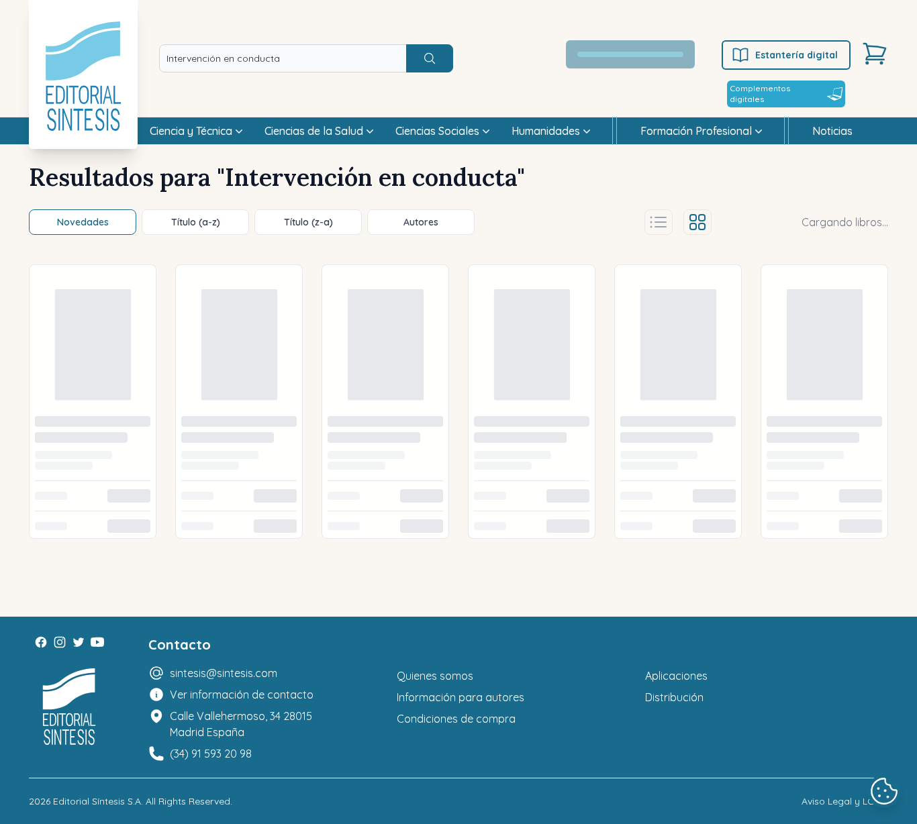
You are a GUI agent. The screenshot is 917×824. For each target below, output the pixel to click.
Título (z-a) (308, 222)
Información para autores (460, 697)
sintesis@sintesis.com (223, 673)
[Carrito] (874, 53)
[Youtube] (97, 642)
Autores (420, 222)
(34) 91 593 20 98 (211, 753)
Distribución (674, 697)
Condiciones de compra (456, 718)
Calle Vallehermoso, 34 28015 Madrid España (241, 724)
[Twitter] (78, 642)
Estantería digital (796, 55)
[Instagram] (59, 642)
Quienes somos (435, 675)
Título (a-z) (195, 222)
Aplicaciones (676, 675)
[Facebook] (41, 642)
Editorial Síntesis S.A (97, 801)
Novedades (83, 222)
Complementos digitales (760, 93)
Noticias (832, 131)
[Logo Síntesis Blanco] (69, 707)
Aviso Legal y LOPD (845, 801)
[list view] (658, 222)
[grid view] (697, 222)
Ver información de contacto (241, 694)
